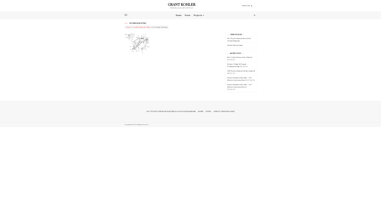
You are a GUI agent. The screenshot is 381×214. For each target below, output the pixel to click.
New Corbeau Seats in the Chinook (239, 57)
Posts (187, 15)
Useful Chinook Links (235, 45)
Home (179, 15)
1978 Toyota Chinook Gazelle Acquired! (241, 71)
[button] (247, 6)
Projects (198, 15)
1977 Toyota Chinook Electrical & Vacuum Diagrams (171, 111)
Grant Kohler (182, 5)
